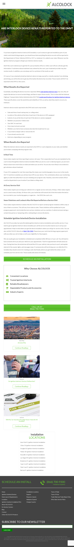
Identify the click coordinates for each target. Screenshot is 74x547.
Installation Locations (32, 492)
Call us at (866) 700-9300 (37, 308)
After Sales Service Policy (58, 499)
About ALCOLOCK (7, 504)
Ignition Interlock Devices (9, 494)
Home (3, 492)
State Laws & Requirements (10, 497)
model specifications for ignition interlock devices (54, 97)
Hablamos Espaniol (59, 484)
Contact (4, 512)
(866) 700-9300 (28, 231)
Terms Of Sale (55, 492)
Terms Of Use (55, 494)
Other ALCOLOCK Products (10, 514)
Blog (3, 509)
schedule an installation (37, 259)
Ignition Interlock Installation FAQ (11, 502)
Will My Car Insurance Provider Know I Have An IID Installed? (22, 420)
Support (28, 494)
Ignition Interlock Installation (32, 442)
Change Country (31, 502)
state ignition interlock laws (48, 91)
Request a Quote (31, 497)
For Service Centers (7, 507)
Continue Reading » (22, 348)
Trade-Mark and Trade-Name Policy (61, 497)
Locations (4, 499)
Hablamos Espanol (31, 499)
